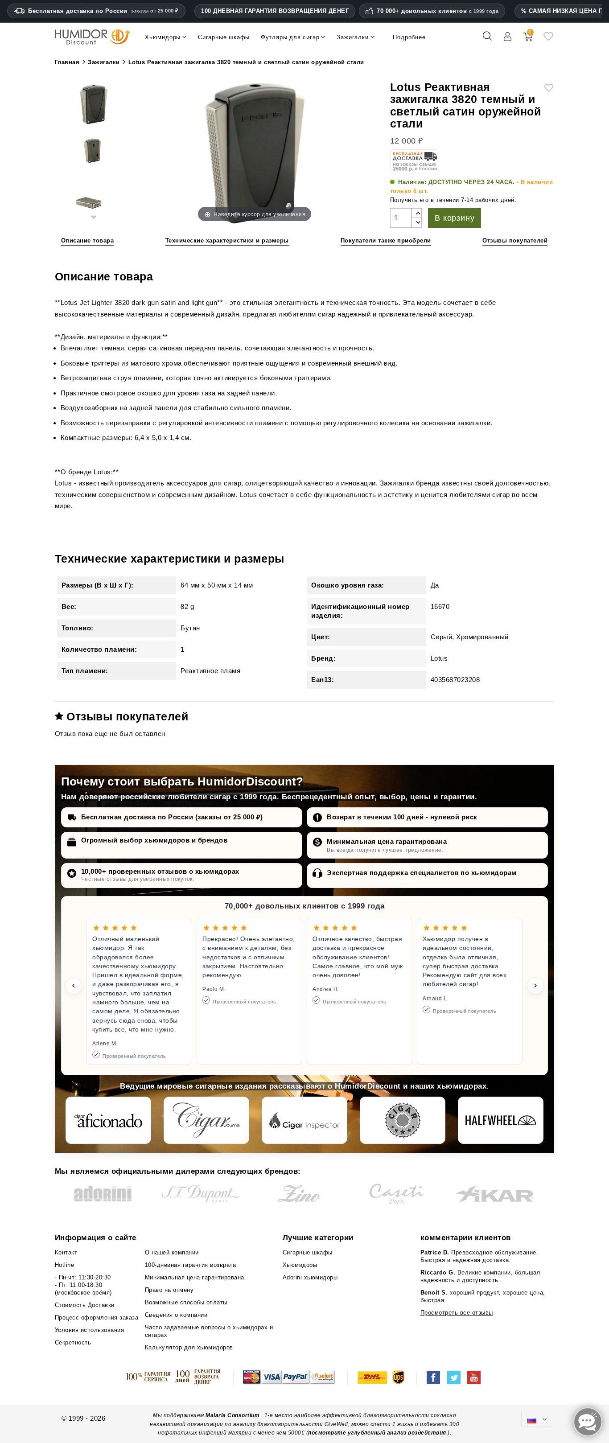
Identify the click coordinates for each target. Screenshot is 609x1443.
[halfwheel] (500, 1120)
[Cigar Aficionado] (108, 1120)
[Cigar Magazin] (402, 1120)
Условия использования (89, 1330)
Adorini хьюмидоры (310, 1277)
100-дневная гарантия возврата (190, 1265)
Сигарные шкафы (308, 1252)
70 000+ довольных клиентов (437, 11)
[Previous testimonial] (73, 985)
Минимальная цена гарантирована (387, 841)
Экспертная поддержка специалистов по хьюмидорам (422, 872)
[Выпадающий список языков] (537, 1418)
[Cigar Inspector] (304, 1120)
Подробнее (409, 37)
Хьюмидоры (300, 1265)
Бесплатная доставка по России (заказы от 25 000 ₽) (172, 817)
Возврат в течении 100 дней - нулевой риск (402, 817)
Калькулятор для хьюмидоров (189, 1347)
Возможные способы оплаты (186, 1302)
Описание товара (87, 240)
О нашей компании (172, 1252)
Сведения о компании (176, 1314)
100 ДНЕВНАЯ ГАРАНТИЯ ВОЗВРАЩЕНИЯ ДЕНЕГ (275, 11)
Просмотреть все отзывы (456, 1312)
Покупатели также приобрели (386, 240)
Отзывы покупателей (514, 240)
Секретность (73, 1342)
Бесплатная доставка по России (103, 11)
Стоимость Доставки (85, 1305)
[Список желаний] (548, 39)
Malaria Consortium (232, 1415)
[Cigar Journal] (206, 1120)
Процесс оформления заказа (97, 1317)
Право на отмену (169, 1290)
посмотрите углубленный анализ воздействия (377, 1433)
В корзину (454, 218)
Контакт (66, 1252)
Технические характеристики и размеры (227, 240)
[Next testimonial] (535, 985)
